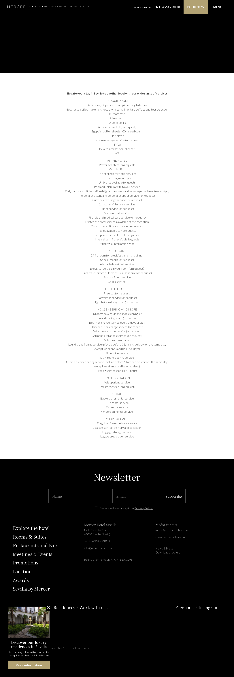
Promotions (25, 562)
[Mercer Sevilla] (48, 7)
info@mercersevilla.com (99, 548)
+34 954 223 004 (169, 7)
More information (29, 665)
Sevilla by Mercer (31, 588)
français (147, 7)
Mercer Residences (57, 607)
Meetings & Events (32, 554)
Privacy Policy (144, 508)
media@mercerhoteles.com (172, 530)
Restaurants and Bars (35, 545)
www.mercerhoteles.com (171, 537)
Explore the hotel (31, 528)
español (137, 7)
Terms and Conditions (76, 647)
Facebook (184, 607)
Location (22, 571)
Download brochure (167, 552)
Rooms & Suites (29, 536)
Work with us (93, 607)
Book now (195, 7)
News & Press (164, 548)
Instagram (208, 607)
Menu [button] (218, 7)
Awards (21, 580)
